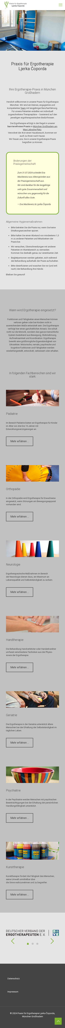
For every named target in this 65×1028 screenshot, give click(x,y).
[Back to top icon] (58, 1021)
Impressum (13, 991)
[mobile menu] (60, 5)
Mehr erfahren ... (19, 441)
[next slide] (52, 941)
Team (23, 108)
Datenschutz (14, 978)
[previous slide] (12, 941)
